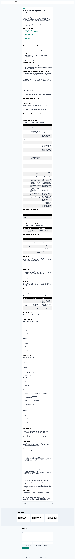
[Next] (56, 518)
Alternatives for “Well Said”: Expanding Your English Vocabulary (22, 517)
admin (25, 13)
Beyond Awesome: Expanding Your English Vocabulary (46, 504)
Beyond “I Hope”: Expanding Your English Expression (37, 517)
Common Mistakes (27, 37)
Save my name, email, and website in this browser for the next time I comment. (35, 545)
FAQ (25, 41)
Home (55, 2)
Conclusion (26, 42)
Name (23, 543)
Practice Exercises (27, 38)
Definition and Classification (28, 30)
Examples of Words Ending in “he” (29, 34)
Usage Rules (26, 35)
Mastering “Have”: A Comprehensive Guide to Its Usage (29, 504)
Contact (52, 2)
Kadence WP (46, 557)
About (49, 2)
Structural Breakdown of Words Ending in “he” (31, 31)
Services (60, 2)
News (57, 2)
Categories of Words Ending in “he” (29, 33)
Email (34, 543)
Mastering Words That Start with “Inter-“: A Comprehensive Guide (51, 517)
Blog (24, 8)
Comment (24, 532)
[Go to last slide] (18, 518)
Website (45, 543)
